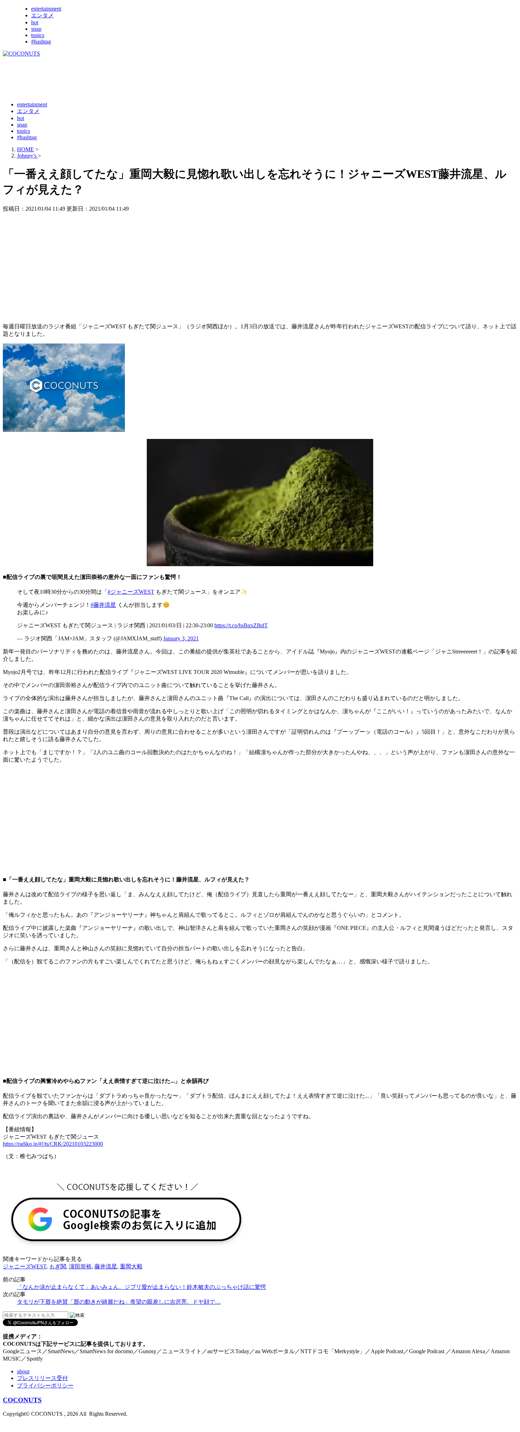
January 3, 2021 (181, 638)
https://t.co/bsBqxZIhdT (241, 625)
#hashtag (41, 42)
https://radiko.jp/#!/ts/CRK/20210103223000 (53, 1144)
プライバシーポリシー (45, 1386)
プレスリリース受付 (42, 1378)
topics (37, 35)
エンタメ (42, 15)
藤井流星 (105, 1266)
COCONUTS (22, 1400)
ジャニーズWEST (24, 1266)
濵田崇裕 (80, 1266)
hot (34, 22)
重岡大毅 (131, 1266)
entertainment (46, 9)
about (23, 1371)
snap (36, 29)
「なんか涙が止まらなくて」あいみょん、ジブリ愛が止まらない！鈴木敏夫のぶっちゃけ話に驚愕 (141, 1287)
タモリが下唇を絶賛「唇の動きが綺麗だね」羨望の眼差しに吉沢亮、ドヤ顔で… (119, 1302)
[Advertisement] (131, 78)
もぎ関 (57, 1266)
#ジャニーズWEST (131, 592)
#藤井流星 (103, 605)
